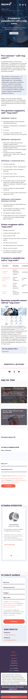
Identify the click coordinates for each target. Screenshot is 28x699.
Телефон (6, 593)
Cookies (12, 674)
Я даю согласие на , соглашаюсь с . (13, 479)
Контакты (14, 658)
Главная (3, 9)
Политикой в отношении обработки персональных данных (17, 695)
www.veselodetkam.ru (14, 524)
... (8, 555)
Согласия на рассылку (9, 615)
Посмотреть (5, 351)
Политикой (12, 684)
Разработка (15, 33)
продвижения (18, 329)
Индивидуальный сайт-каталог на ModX (6, 279)
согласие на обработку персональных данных (10, 694)
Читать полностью (9, 544)
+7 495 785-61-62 (9, 635)
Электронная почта (9, 587)
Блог (8, 9)
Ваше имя (6, 582)
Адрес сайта (6, 597)
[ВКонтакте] (14, 38)
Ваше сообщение (6, 450)
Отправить (8, 486)
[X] (19, 371)
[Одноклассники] (14, 371)
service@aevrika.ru (10, 640)
